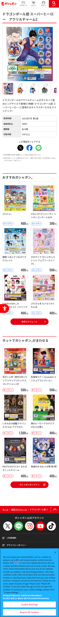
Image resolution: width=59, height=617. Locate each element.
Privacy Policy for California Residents (22, 595)
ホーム (5, 509)
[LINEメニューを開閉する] (18, 526)
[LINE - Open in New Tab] (39, 148)
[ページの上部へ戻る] (55, 509)
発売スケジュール (29, 321)
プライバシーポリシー (16, 545)
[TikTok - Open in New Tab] (51, 526)
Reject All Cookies (29, 612)
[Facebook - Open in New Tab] (29, 148)
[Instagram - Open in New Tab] (29, 526)
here (16, 562)
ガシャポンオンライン (29, 484)
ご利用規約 (11, 537)
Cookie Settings (29, 604)
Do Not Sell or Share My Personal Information (26, 598)
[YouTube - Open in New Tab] (40, 526)
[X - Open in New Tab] (20, 148)
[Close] (55, 552)
